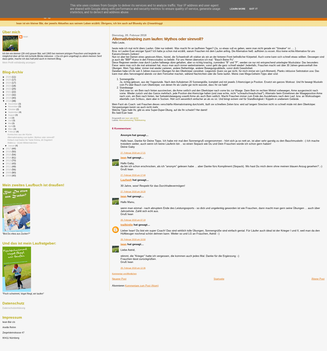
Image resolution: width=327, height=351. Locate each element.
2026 (9, 77)
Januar (11, 145)
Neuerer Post (119, 278)
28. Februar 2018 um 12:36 (133, 268)
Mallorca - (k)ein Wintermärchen (22, 143)
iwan (124, 157)
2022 (9, 89)
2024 (9, 83)
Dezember (13, 104)
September (13, 112)
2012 (9, 163)
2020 (9, 95)
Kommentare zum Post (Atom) (142, 285)
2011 (9, 166)
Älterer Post (318, 278)
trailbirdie (127, 224)
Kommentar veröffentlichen (124, 274)
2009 (9, 172)
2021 (9, 92)
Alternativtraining (126, 120)
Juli (10, 118)
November (13, 106)
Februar (12, 131)
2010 (9, 169)
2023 (9, 86)
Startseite (219, 278)
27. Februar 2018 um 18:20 (133, 191)
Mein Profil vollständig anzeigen (18, 62)
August (11, 115)
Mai (10, 123)
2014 (9, 157)
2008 (9, 175)
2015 (9, 154)
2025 (9, 79)
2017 (9, 148)
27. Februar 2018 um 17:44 (133, 175)
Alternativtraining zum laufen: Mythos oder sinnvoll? (31, 137)
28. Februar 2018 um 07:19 (133, 220)
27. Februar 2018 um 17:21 (133, 153)
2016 (9, 151)
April (10, 126)
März (10, 129)
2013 (9, 160)
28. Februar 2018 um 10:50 (133, 239)
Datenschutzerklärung (13, 308)
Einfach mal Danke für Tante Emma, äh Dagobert (30, 140)
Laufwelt (126, 179)
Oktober (12, 109)
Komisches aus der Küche (20, 134)
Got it (253, 8)
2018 (9, 101)
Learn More (237, 8)
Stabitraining (140, 120)
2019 (9, 98)
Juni (10, 120)
